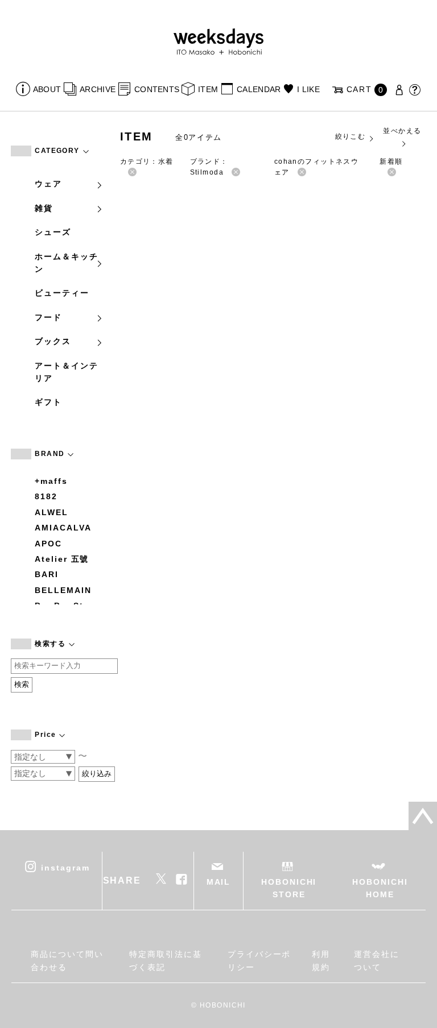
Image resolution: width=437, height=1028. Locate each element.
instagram (65, 867)
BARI (47, 574)
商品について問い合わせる (67, 960)
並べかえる (402, 131)
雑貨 (44, 208)
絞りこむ (350, 136)
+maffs (51, 481)
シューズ (53, 232)
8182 (46, 496)
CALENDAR (259, 89)
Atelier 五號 (62, 558)
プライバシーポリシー (259, 960)
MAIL (219, 881)
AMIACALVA (63, 527)
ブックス (53, 341)
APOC (48, 543)
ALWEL (51, 512)
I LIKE (308, 89)
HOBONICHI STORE (288, 888)
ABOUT (47, 89)
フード (48, 317)
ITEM (208, 89)
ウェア (48, 183)
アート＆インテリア (66, 372)
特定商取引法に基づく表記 (165, 960)
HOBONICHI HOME (379, 888)
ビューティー (62, 292)
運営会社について (376, 960)
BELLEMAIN (63, 590)
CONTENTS (156, 89)
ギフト (48, 402)
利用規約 (321, 960)
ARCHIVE (98, 89)
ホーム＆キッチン (66, 262)
